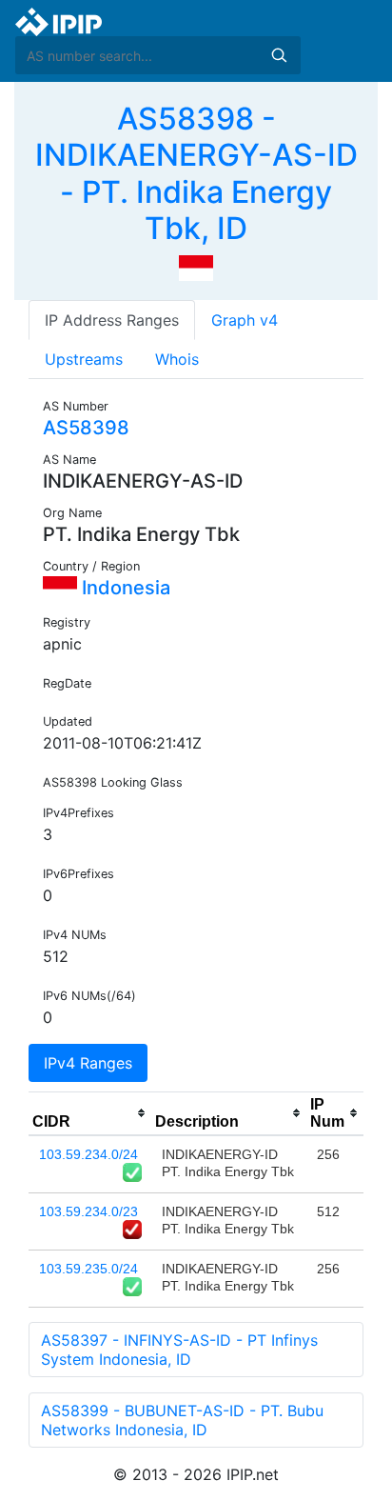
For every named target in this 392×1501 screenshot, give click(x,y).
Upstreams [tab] (84, 359)
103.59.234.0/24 (88, 1154)
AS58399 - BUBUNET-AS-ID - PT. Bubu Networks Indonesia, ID (182, 1420)
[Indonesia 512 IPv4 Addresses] (196, 266)
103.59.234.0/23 (88, 1211)
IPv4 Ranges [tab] (88, 1062)
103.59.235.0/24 (88, 1268)
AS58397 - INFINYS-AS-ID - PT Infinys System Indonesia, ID (179, 1350)
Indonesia (123, 587)
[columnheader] (90, 1113)
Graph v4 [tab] (244, 320)
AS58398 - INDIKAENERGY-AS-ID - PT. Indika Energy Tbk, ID (196, 173)
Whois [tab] (177, 359)
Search (278, 55)
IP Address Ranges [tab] (112, 320)
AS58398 (86, 427)
